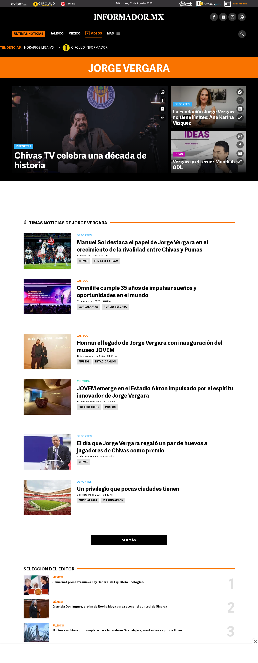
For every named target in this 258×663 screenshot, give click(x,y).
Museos (84, 361)
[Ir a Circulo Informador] (41, 2)
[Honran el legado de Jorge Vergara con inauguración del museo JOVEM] (47, 350)
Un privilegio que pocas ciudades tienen (128, 488)
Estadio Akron (105, 361)
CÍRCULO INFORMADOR (89, 47)
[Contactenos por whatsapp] (242, 16)
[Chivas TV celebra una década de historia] (90, 129)
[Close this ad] (255, 641)
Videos (96, 32)
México (74, 32)
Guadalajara (88, 306)
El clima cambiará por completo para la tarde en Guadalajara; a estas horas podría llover (117, 629)
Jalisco (56, 32)
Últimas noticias (28, 33)
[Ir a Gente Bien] (66, 2)
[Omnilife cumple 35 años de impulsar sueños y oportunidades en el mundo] (47, 295)
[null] (36, 584)
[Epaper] (207, 2)
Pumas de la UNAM (106, 260)
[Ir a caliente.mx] (185, 2)
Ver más (129, 539)
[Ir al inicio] (60, 16)
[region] (129, 654)
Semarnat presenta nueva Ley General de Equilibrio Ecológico (98, 581)
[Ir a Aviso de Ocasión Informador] (19, 2)
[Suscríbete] (234, 2)
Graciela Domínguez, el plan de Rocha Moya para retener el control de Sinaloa (109, 606)
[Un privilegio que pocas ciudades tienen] (47, 496)
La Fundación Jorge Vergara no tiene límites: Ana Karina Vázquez (204, 117)
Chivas (83, 260)
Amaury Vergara (115, 306)
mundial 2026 (88, 500)
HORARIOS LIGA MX (39, 47)
